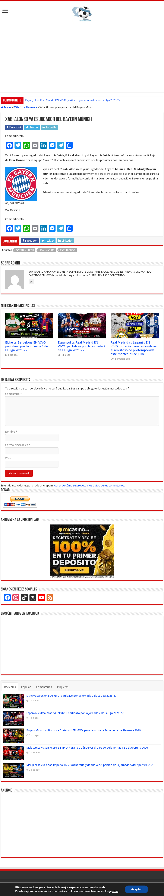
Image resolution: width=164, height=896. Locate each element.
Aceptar (136, 889)
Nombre (11, 431)
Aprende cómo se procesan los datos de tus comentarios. (89, 485)
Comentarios (44, 687)
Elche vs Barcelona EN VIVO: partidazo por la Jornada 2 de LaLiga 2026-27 (26, 346)
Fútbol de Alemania (25, 107)
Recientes (10, 687)
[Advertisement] (82, 56)
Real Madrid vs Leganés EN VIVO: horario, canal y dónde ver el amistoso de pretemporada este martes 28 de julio (134, 348)
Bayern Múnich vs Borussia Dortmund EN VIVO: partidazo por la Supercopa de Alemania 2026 (83, 730)
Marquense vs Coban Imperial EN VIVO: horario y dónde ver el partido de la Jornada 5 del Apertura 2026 (90, 765)
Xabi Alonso (67, 250)
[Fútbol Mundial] (82, 14)
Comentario (13, 393)
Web (8, 458)
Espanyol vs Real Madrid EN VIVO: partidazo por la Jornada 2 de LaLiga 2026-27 (72, 100)
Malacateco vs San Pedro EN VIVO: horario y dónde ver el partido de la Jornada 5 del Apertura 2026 (87, 747)
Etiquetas (62, 687)
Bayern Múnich (25, 250)
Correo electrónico (17, 445)
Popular (26, 687)
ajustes (113, 891)
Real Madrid (47, 250)
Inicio (7, 107)
